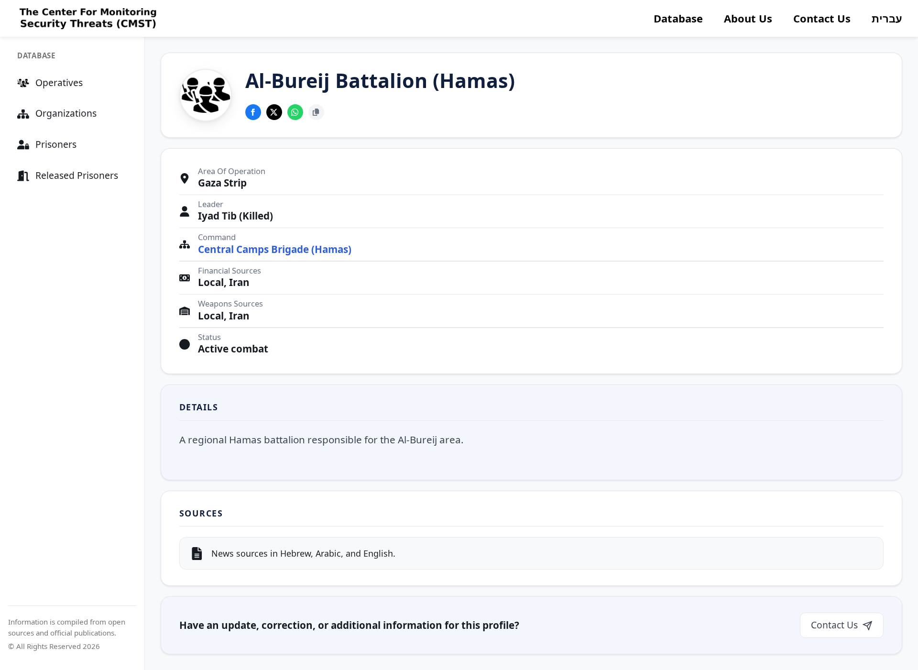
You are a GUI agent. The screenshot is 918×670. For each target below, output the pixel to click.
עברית (887, 18)
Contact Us (822, 18)
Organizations (66, 113)
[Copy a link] (316, 112)
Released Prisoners (76, 175)
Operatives (59, 82)
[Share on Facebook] (253, 112)
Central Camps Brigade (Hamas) (274, 249)
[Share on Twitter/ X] (274, 112)
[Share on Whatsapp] (295, 112)
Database (678, 18)
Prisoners (55, 144)
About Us (748, 18)
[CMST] (87, 18)
